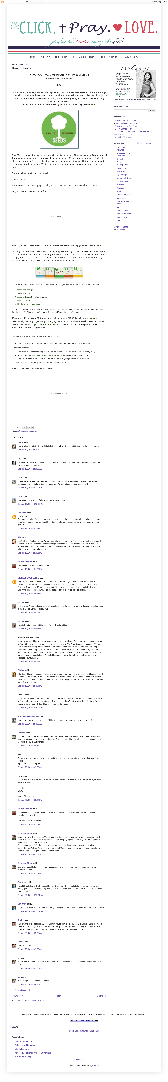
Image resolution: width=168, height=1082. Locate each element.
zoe (118, 220)
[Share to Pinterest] (32, 427)
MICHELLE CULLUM (27, 578)
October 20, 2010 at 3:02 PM (30, 800)
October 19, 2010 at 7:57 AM (30, 450)
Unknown (22, 513)
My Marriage (122, 175)
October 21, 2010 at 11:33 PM (30, 854)
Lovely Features (130, 57)
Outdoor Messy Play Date (126, 123)
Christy (21, 670)
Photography (61, 57)
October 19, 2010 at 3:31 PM (30, 553)
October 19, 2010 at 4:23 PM (30, 569)
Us (19, 958)
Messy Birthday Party (124, 129)
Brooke (21, 602)
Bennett (120, 159)
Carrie (20, 442)
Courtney (22, 882)
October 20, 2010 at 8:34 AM (30, 746)
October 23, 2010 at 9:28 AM (30, 933)
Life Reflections (22, 1049)
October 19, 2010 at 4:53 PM (30, 594)
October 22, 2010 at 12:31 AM (30, 895)
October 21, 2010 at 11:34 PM (30, 873)
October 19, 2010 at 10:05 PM (30, 708)
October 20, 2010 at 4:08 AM (30, 724)
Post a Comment (22, 990)
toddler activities (124, 214)
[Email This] (23, 427)
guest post (121, 198)
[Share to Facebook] (30, 427)
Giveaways (23, 431)
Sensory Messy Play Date (126, 126)
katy (20, 459)
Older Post (101, 996)
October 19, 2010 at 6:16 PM (30, 629)
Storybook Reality (23, 1057)
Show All (79, 1060)
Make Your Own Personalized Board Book (133, 132)
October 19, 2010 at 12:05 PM (30, 488)
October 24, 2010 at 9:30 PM (30, 968)
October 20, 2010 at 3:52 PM (30, 824)
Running (120, 191)
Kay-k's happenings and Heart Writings (33, 1053)
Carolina (21, 733)
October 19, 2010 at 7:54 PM (30, 686)
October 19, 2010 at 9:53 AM (30, 469)
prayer (119, 207)
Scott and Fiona (25, 833)
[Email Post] (18, 427)
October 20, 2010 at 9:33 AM (30, 767)
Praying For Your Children (126, 121)
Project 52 (121, 185)
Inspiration (33, 431)
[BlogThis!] (25, 427)
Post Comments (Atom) (34, 1001)
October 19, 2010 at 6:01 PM (30, 613)
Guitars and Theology (25, 1045)
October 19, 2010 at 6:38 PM (30, 661)
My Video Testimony (123, 137)
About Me (45, 57)
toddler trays (122, 217)
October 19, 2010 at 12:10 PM (30, 504)
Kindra (21, 537)
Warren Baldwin (25, 562)
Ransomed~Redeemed (28, 716)
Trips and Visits (123, 195)
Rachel (21, 920)
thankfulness (122, 210)
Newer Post (18, 996)
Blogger (95, 1066)
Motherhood (122, 171)
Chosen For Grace (23, 1041)
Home (32, 57)
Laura (20, 478)
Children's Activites (108, 57)
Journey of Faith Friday (83, 57)
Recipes (120, 188)
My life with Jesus (124, 178)
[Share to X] (27, 427)
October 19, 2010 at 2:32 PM (30, 528)
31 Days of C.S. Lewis (124, 134)
